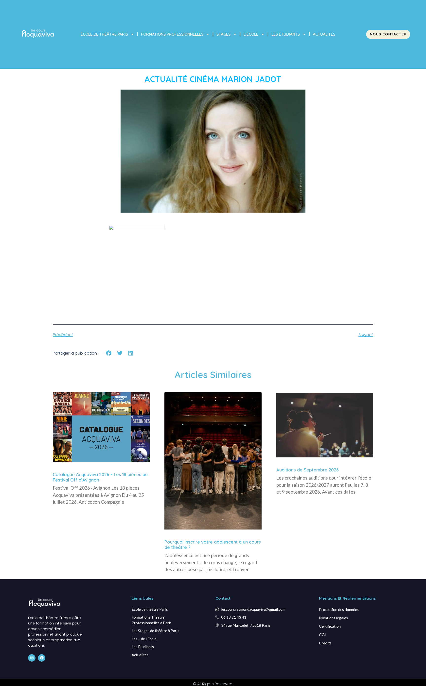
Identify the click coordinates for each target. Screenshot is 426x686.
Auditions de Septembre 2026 (307, 470)
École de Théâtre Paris (104, 34)
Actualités (324, 34)
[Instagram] (32, 658)
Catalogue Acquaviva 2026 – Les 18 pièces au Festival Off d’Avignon (100, 477)
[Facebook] (41, 658)
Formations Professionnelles (172, 34)
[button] (109, 353)
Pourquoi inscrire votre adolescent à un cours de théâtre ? (212, 544)
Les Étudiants (285, 34)
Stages (223, 34)
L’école (251, 34)
